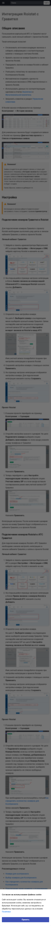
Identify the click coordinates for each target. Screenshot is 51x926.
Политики (6, 912)
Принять (25, 920)
